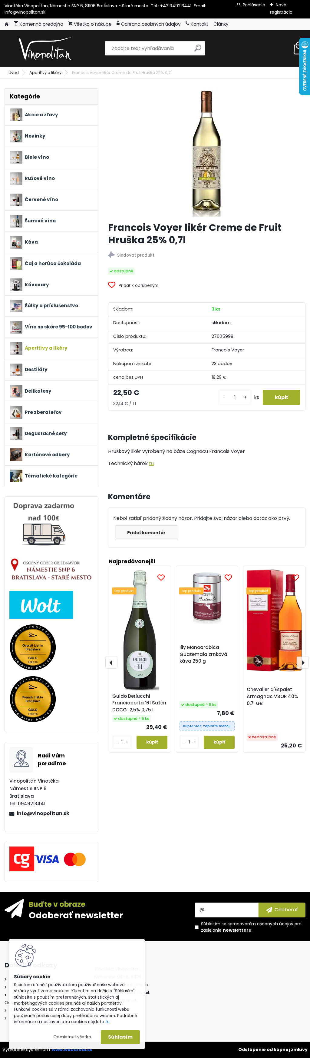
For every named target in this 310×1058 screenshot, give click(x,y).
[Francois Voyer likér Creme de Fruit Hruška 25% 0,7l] (207, 152)
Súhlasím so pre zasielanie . (251, 927)
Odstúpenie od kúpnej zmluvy (273, 1049)
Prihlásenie (254, 5)
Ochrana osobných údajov (151, 24)
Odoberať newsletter (76, 915)
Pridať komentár (146, 533)
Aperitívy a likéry (45, 72)
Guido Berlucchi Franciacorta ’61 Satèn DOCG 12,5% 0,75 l (139, 703)
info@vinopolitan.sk (25, 12)
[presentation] (111, 663)
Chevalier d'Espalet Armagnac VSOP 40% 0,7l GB (272, 696)
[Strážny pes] (206, 255)
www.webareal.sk (72, 1049)
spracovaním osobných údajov (260, 924)
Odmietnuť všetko (72, 1037)
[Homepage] (7, 24)
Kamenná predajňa (41, 24)
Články (221, 24)
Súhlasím (120, 1036)
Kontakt (200, 24)
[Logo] (46, 48)
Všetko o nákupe (93, 24)
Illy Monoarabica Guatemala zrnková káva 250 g (203, 654)
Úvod (13, 72)
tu (151, 463)
